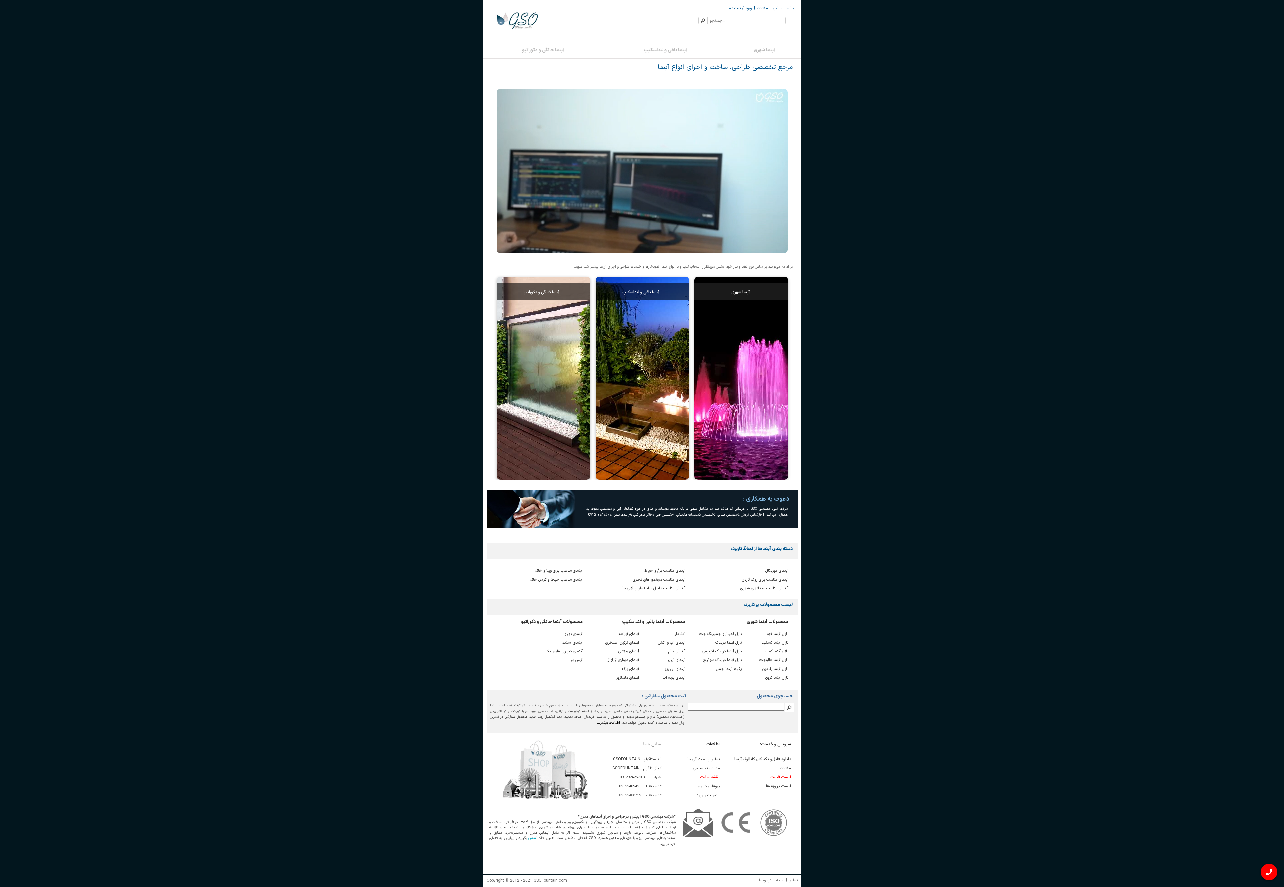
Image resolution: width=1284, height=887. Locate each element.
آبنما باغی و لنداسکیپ (665, 50)
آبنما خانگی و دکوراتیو (543, 50)
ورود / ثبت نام (740, 8)
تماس (777, 8)
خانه (790, 8)
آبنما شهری (764, 50)
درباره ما (765, 880)
